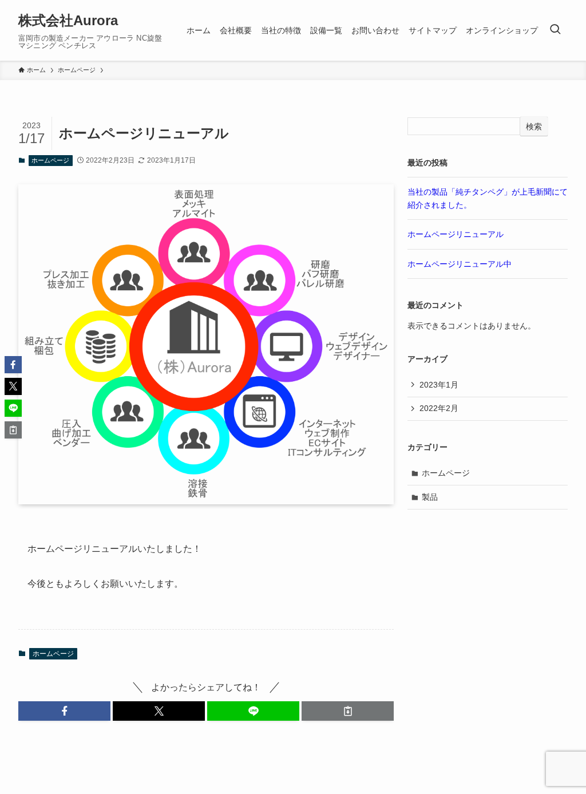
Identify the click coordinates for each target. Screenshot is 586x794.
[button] (64, 711)
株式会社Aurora (68, 20)
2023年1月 (438, 384)
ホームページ (50, 160)
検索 (534, 126)
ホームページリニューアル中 (459, 263)
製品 (430, 496)
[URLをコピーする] (348, 711)
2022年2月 (438, 408)
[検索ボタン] (555, 30)
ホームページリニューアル (455, 234)
